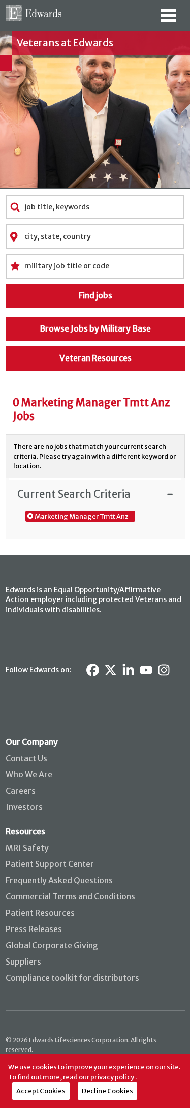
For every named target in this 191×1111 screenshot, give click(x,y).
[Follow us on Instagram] (163, 670)
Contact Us (26, 758)
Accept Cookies (41, 1091)
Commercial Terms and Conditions (70, 896)
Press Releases (34, 929)
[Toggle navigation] (168, 19)
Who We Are (29, 774)
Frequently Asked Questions (59, 880)
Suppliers (23, 961)
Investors (24, 807)
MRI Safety (27, 848)
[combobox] (95, 207)
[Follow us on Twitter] (110, 670)
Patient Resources (40, 913)
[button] (95, 493)
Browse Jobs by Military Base (95, 328)
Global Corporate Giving (52, 945)
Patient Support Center (50, 864)
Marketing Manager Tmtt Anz (82, 516)
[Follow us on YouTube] (146, 670)
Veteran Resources (95, 358)
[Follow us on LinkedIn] (128, 670)
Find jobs (95, 295)
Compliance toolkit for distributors (72, 978)
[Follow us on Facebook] (92, 670)
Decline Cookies (107, 1091)
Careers (21, 791)
